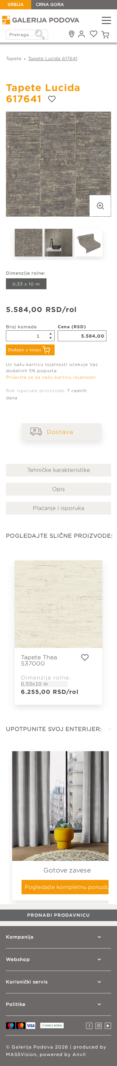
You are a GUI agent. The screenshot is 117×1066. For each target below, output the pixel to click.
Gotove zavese (67, 870)
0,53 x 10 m (26, 284)
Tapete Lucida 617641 (52, 58)
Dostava (60, 432)
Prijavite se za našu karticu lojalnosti (51, 377)
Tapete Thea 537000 (39, 660)
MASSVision (21, 1054)
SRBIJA (15, 4)
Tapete (14, 58)
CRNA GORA (50, 4)
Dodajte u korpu (24, 350)
